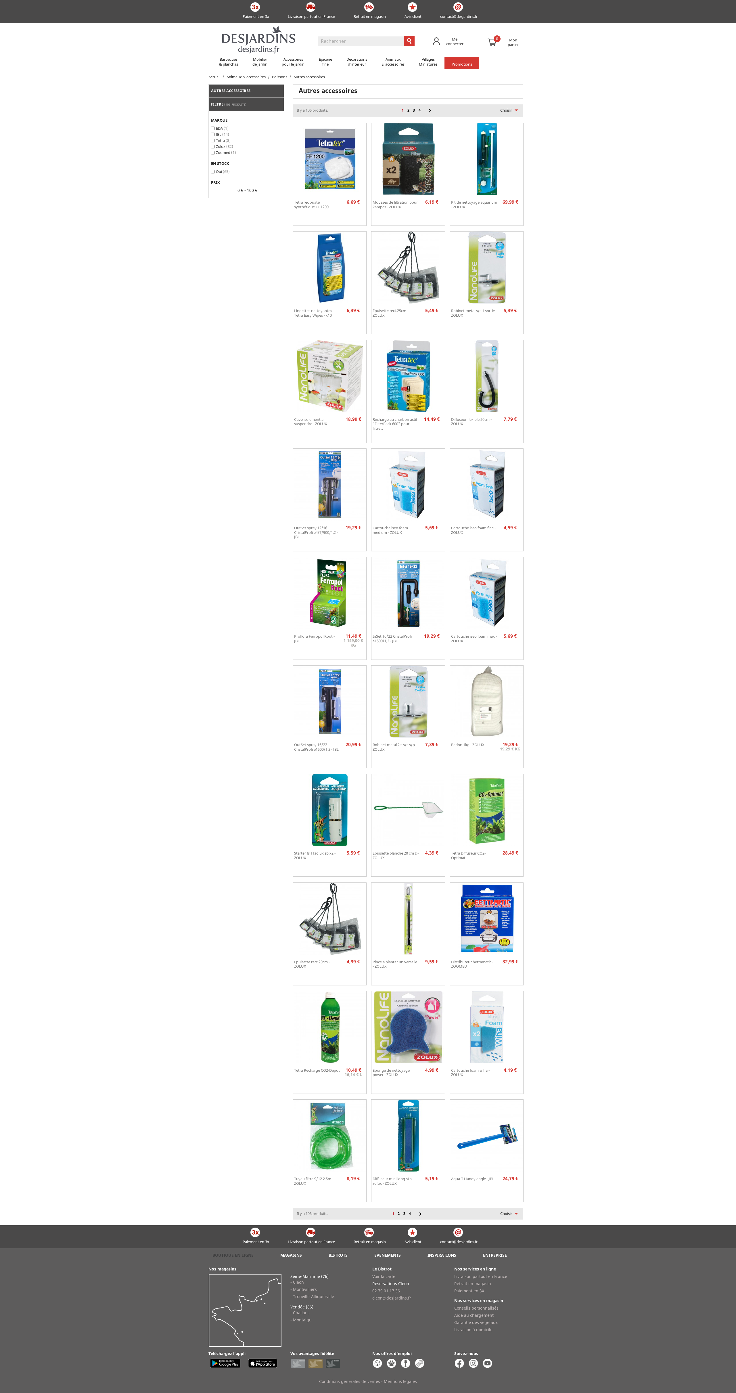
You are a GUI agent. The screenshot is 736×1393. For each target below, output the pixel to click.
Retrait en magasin (370, 16)
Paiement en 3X (469, 1290)
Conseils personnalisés (476, 1308)
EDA (222, 128)
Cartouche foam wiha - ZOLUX (470, 1072)
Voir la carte (383, 1276)
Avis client (413, 16)
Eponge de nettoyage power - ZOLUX (391, 1072)
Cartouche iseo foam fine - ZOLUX (473, 530)
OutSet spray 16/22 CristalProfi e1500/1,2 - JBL (316, 747)
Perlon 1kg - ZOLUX (467, 744)
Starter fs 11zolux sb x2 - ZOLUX (315, 855)
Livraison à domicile (473, 1329)
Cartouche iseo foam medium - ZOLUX (390, 530)
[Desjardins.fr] (258, 29)
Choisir (510, 110)
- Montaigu (301, 1320)
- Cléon (297, 1282)
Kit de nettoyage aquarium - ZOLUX (474, 204)
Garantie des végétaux (476, 1322)
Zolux (224, 146)
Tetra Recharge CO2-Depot (317, 1070)
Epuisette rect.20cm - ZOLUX (312, 964)
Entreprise (495, 1255)
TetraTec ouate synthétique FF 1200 (311, 204)
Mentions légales (400, 1381)
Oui (223, 171)
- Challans (300, 1312)
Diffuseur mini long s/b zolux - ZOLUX (392, 1181)
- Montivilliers (303, 1289)
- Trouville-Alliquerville (312, 1296)
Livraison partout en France (311, 16)
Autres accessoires (230, 90)
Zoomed (226, 152)
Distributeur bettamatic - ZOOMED (472, 964)
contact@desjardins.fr (459, 16)
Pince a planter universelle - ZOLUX (395, 964)
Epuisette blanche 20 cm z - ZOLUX (396, 855)
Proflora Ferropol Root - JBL (314, 638)
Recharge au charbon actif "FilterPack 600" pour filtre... (395, 424)
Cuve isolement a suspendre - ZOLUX (310, 422)
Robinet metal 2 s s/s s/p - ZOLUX (395, 747)
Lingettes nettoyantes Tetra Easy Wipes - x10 (313, 313)
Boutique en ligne (233, 1255)
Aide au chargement (474, 1315)
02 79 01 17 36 (386, 1290)
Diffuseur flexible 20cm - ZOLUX (471, 422)
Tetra (223, 140)
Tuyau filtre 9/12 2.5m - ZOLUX (313, 1181)
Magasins (291, 1255)
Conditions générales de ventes (349, 1381)
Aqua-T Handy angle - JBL (472, 1178)
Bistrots (338, 1255)
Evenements (387, 1255)
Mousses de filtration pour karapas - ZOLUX (395, 204)
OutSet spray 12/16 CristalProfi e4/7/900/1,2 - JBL (316, 532)
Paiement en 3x (256, 16)
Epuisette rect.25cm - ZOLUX (390, 313)
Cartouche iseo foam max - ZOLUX (474, 638)
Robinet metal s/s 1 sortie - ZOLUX (474, 313)
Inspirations (442, 1255)
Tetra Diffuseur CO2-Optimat (468, 855)
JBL (222, 134)
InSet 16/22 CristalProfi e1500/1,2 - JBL (392, 638)
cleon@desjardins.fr (391, 1298)
